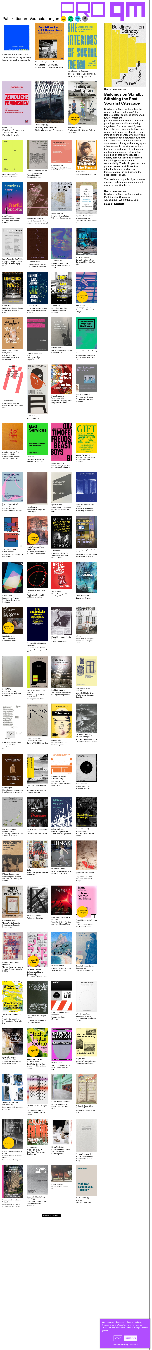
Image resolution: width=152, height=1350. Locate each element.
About (63, 19)
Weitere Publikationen (51, 1216)
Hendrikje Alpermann (115, 89)
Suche (71, 19)
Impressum (134, 1345)
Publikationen (14, 18)
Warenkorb (78, 19)
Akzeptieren (130, 1338)
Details (118, 1338)
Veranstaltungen (44, 18)
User (85, 19)
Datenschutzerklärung (120, 1345)
